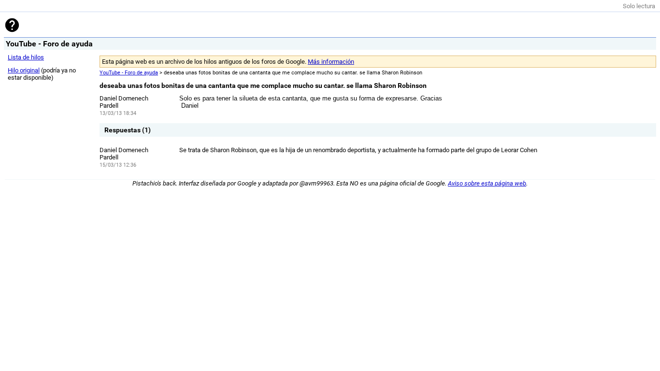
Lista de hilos (26, 57)
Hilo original (24, 70)
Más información (331, 61)
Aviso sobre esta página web (487, 183)
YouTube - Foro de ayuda (129, 73)
